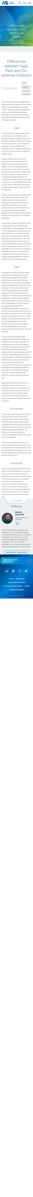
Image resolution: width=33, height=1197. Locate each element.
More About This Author (17, 552)
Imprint (11, 578)
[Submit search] (20, 3)
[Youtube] (26, 571)
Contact (27, 586)
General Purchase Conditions (16, 582)
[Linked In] (7, 571)
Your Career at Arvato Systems (13, 586)
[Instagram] (13, 571)
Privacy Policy (20, 578)
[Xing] (20, 571)
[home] (8, 3)
